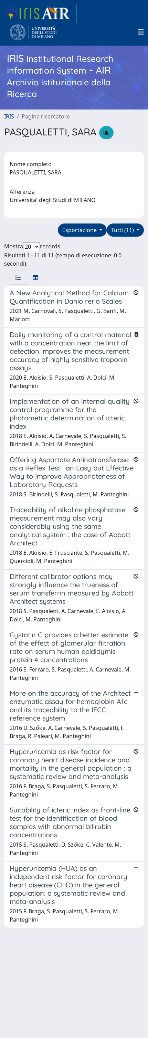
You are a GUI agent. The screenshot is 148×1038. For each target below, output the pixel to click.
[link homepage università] (33, 32)
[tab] (18, 277)
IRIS (9, 116)
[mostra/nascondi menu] (141, 32)
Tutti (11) (123, 230)
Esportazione (80, 230)
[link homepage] (40, 13)
